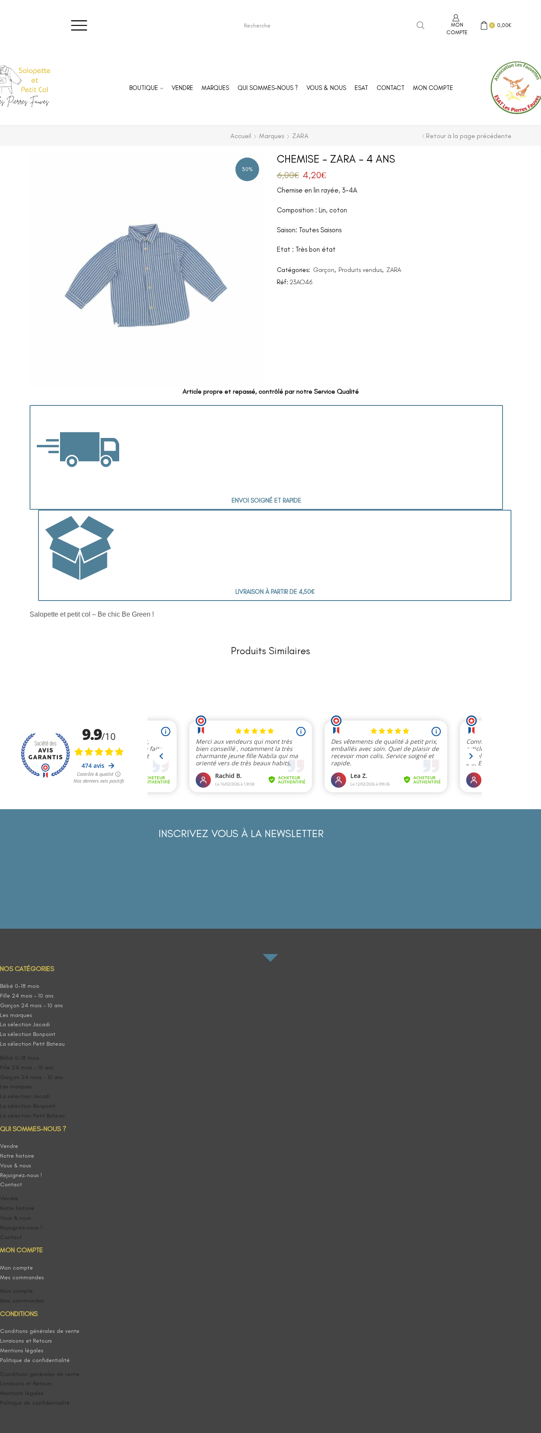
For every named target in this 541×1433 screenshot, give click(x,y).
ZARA (300, 136)
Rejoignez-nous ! (21, 1175)
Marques (215, 88)
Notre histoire (17, 1155)
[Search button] (420, 25)
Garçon (323, 270)
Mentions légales (22, 1350)
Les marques (16, 1015)
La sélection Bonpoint (27, 1034)
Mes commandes (22, 1277)
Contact (390, 88)
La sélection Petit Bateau (32, 1043)
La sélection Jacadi (25, 1024)
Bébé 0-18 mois (19, 986)
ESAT (361, 88)
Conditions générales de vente (39, 1331)
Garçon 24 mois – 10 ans (31, 1005)
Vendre (182, 88)
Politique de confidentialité (35, 1360)
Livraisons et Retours (26, 1340)
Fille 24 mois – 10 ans (27, 995)
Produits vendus (360, 270)
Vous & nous (326, 88)
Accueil (240, 136)
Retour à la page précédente (468, 136)
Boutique (143, 88)
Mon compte (433, 88)
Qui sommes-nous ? (268, 88)
